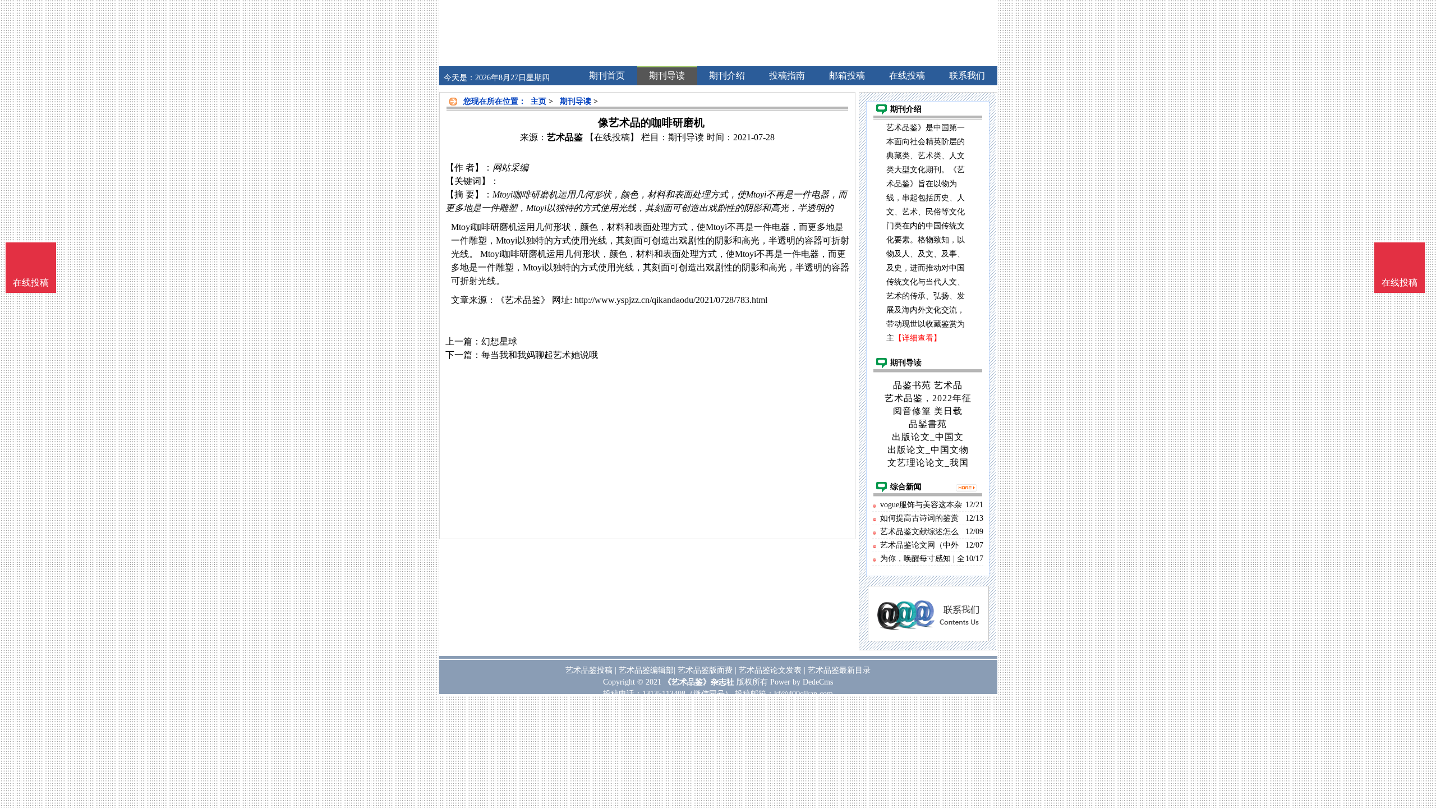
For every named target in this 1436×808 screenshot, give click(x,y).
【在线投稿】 (612, 137)
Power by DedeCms (801, 682)
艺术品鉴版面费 (705, 670)
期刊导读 (575, 101)
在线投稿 (1399, 282)
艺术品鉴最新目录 (839, 670)
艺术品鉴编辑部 (646, 670)
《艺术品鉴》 (523, 300)
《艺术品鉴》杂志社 (699, 682)
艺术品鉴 (565, 137)
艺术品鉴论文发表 (770, 670)
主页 (538, 101)
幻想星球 (499, 341)
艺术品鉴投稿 (589, 670)
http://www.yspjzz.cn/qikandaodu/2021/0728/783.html (670, 300)
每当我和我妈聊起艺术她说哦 (539, 355)
